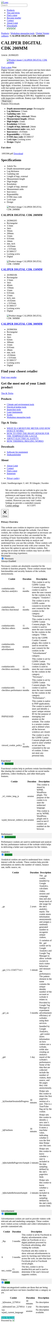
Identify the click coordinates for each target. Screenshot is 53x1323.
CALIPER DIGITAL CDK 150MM (21, 269)
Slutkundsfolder (14, 454)
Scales (9, 414)
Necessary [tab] (5, 556)
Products (11, 10)
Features (5, 104)
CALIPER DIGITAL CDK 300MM (21, 323)
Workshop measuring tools (22, 33)
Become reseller (14, 18)
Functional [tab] (6, 761)
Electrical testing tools (16, 407)
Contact (10, 20)
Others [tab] (4, 1280)
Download (18, 153)
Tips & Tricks (7, 393)
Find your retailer (9, 377)
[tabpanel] (26, 661)
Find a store (12, 15)
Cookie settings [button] (12, 505)
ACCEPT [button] (31, 505)
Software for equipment (17, 452)
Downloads (12, 25)
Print (14, 67)
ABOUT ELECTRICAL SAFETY (23, 438)
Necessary (9, 558)
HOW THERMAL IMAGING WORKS (25, 441)
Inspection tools (14, 409)
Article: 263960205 (10, 55)
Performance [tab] (6, 834)
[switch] (3, 763)
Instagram (11, 473)
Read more (6, 101)
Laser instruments (14, 412)
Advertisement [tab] (7, 1211)
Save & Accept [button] (8, 1317)
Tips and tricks (13, 13)
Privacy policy (13, 478)
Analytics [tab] (5, 852)
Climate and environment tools (20, 404)
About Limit (12, 23)
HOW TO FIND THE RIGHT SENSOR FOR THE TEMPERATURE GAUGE (28, 434)
